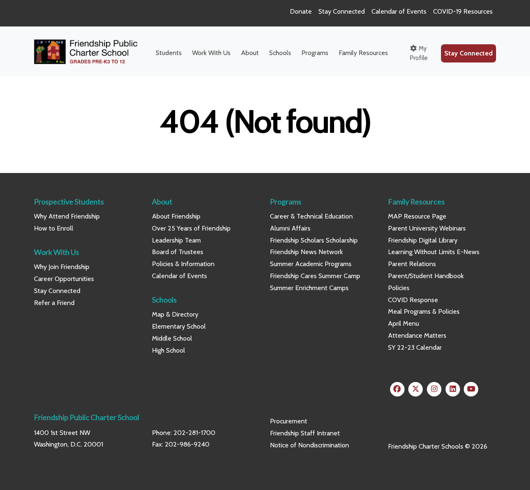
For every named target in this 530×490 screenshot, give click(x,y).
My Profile (419, 53)
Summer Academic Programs (311, 264)
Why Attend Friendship (67, 216)
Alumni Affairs (290, 228)
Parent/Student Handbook (426, 276)
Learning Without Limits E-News (433, 252)
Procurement (288, 421)
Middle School (172, 338)
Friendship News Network (306, 252)
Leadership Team (176, 240)
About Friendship (176, 216)
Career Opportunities (64, 279)
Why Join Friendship (61, 267)
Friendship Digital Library (423, 240)
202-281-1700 (194, 433)
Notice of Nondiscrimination (309, 445)
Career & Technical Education (311, 216)
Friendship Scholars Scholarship (314, 240)
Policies (399, 288)
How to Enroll (53, 228)
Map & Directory (175, 314)
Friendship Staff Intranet (305, 433)
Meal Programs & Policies (424, 311)
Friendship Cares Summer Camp (315, 276)
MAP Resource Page (417, 216)
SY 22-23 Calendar (415, 347)
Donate (301, 11)
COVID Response (413, 300)
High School (168, 350)
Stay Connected (341, 11)
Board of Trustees (177, 252)
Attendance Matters (417, 335)
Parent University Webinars (427, 228)
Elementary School (179, 326)
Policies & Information (183, 264)
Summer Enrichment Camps (309, 288)
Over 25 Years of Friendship (191, 228)
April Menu (403, 323)
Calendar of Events (398, 11)
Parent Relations (412, 264)
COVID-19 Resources (463, 11)
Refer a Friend (54, 303)
